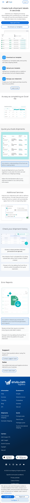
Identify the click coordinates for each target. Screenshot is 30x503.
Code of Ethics (15, 480)
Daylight (3, 447)
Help (2, 394)
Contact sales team (9, 370)
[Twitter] (10, 464)
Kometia (18, 403)
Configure (14, 500)
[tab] (15, 164)
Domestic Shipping (6, 421)
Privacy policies (15, 477)
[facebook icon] (6, 464)
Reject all (22, 496)
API (2, 407)
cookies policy (8, 493)
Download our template (15, 27)
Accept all (8, 496)
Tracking (3, 400)
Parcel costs (19, 419)
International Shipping (5, 416)
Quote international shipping (22, 426)
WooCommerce (20, 397)
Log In (25, 2)
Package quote (20, 422)
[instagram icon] (13, 464)
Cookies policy (15, 483)
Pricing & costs (20, 416)
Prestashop (19, 400)
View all (18, 407)
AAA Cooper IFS (5, 437)
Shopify (18, 394)
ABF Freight (4, 440)
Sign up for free (15, 22)
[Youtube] (24, 464)
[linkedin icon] (17, 464)
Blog (2, 403)
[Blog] (20, 464)
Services (3, 397)
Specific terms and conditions (15, 474)
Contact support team (10, 358)
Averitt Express (5, 443)
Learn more (14, 88)
